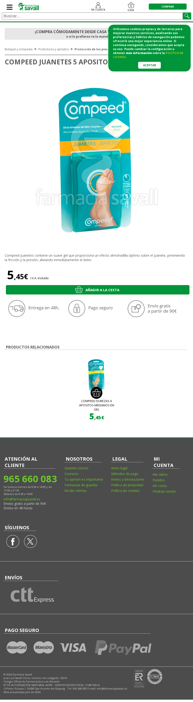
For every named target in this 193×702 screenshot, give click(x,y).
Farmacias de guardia (80, 485)
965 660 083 (30, 478)
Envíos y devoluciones (128, 479)
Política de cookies (125, 490)
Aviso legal (119, 468)
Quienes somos (76, 468)
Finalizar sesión (164, 491)
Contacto (71, 473)
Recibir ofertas (75, 490)
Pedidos (159, 480)
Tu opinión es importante (83, 479)
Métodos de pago (124, 473)
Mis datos (160, 474)
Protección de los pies (91, 49)
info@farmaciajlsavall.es (22, 499)
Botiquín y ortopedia (18, 49)
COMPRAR (167, 6)
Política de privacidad (127, 485)
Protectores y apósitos (53, 49)
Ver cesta (160, 485)
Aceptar (149, 65)
